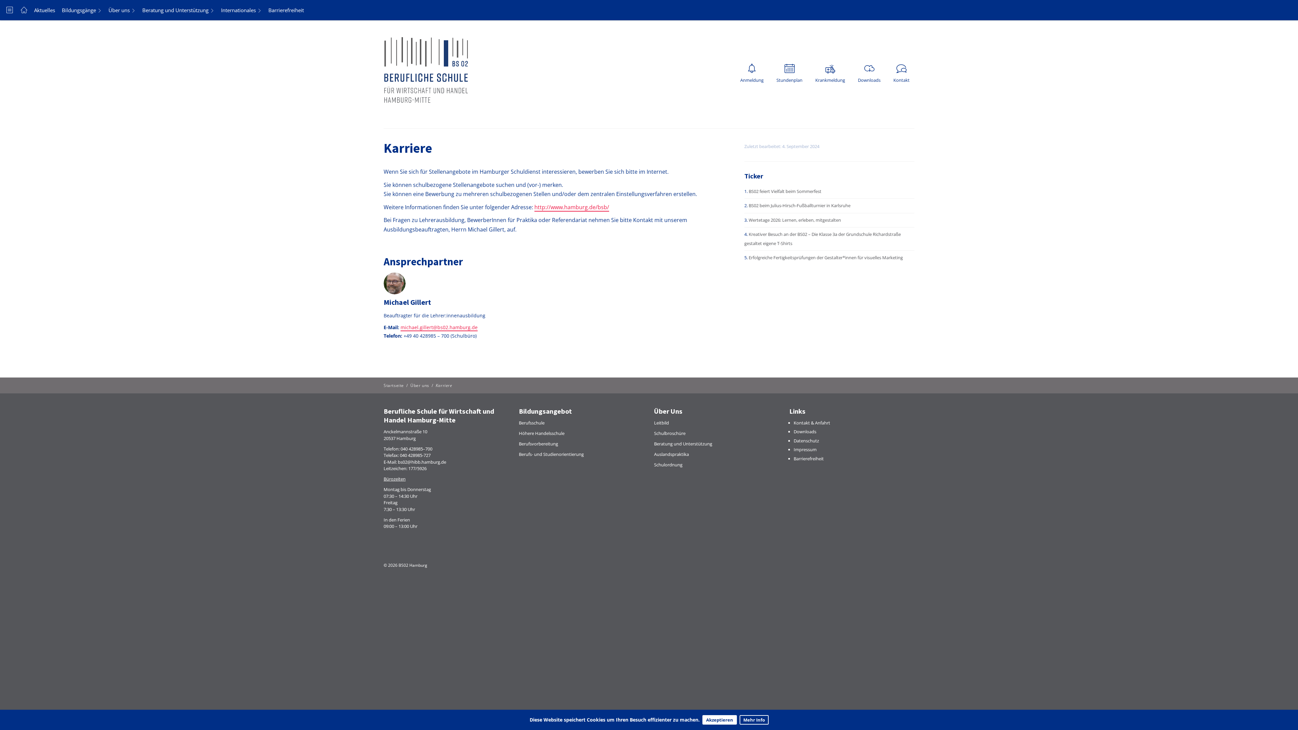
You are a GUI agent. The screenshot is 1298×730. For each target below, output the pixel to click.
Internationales (238, 10)
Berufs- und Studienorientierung (551, 454)
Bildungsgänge (79, 10)
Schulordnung (668, 465)
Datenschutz (806, 441)
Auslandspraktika (671, 454)
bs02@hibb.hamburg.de (422, 462)
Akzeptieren (719, 720)
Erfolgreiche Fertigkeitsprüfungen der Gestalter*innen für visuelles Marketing (826, 257)
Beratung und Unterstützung (175, 10)
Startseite (394, 385)
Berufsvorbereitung (538, 444)
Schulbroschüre (670, 433)
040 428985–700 (416, 449)
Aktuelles (44, 10)
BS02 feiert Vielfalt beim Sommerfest (785, 191)
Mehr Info (754, 720)
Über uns (119, 10)
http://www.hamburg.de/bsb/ (571, 207)
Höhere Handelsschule (541, 433)
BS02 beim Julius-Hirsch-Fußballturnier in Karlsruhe (799, 205)
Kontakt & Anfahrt (812, 423)
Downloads (805, 432)
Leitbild (661, 423)
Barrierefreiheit (286, 10)
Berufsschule (532, 423)
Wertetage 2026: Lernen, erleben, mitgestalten (795, 220)
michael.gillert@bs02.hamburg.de (439, 327)
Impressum (805, 449)
